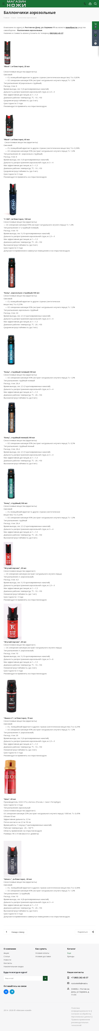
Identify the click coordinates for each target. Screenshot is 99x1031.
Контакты (8, 963)
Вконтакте (6, 991)
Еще (69, 953)
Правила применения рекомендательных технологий (80, 1022)
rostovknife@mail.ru (79, 983)
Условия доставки (43, 956)
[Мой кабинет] (90, 4)
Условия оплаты (42, 953)
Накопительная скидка (13, 966)
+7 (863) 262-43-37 (79, 977)
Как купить (41, 948)
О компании (10, 948)
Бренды (70, 956)
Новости (7, 960)
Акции (6, 953)
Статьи (7, 956)
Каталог (71, 948)
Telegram (12, 991)
